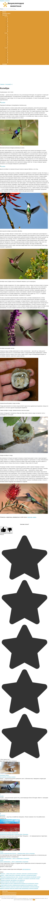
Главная (2, 84)
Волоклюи (2, 815)
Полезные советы (6, 13)
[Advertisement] (24, 74)
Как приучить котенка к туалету (7, 777)
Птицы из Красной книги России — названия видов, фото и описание (17, 853)
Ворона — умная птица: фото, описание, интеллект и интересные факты (18, 875)
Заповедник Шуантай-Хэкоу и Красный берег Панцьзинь (14, 834)
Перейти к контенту (5, 0)
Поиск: (2, 9)
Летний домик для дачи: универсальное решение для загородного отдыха (18, 885)
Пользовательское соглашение (9, 894)
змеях (34, 517)
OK (33, 899)
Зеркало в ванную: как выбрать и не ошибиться (12, 881)
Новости (4, 11)
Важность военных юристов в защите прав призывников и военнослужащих (19, 888)
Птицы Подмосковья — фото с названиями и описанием (14, 861)
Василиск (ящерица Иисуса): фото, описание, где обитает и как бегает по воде (19, 878)
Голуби (2, 796)
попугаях (29, 517)
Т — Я (6, 47)
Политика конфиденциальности (9, 892)
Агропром (4, 64)
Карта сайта (5, 891)
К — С (6, 32)
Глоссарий (4, 15)
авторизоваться (26, 869)
